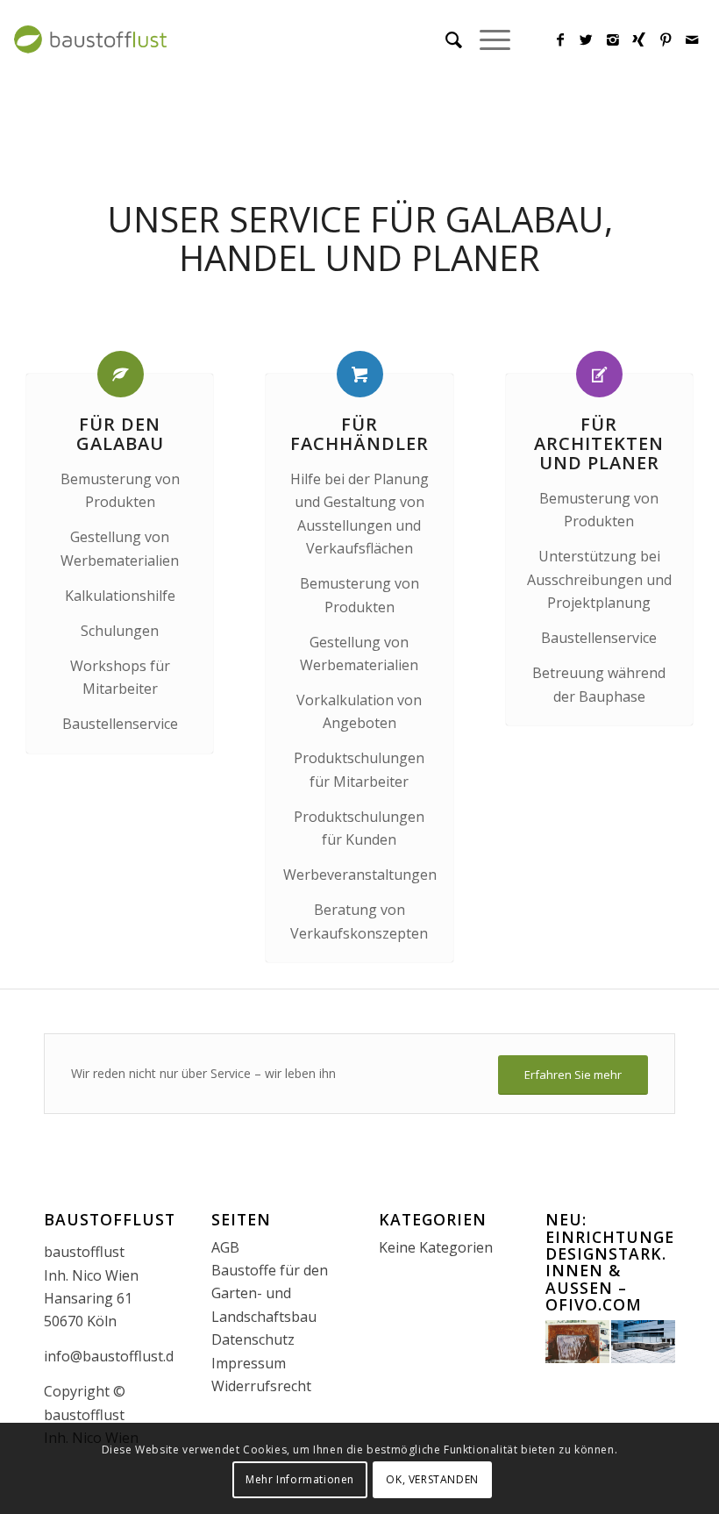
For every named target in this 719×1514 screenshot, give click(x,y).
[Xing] (639, 39)
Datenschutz (253, 1339)
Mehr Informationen (300, 1479)
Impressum (248, 1363)
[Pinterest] (665, 39)
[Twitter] (586, 39)
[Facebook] (560, 39)
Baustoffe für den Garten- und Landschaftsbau (269, 1293)
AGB (225, 1247)
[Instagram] (613, 39)
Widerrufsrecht (261, 1386)
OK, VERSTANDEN (432, 1479)
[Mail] (692, 39)
